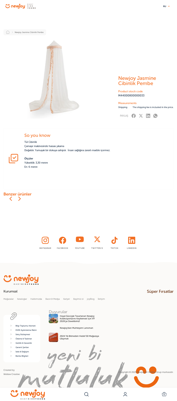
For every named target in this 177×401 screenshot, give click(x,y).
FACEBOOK (62, 248)
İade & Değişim (22, 351)
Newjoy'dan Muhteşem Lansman (76, 328)
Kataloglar (22, 299)
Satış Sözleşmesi (23, 334)
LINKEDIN (131, 248)
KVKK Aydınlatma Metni (26, 330)
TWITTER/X (97, 248)
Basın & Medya (52, 299)
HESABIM (125, 394)
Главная (10, 32)
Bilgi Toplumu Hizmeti (26, 326)
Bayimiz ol (78, 299)
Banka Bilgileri (22, 356)
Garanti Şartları (22, 347)
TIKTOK (114, 248)
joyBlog (90, 299)
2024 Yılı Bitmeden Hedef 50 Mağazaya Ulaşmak (79, 337)
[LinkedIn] (148, 116)
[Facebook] (133, 116)
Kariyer (66, 299)
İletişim (101, 299)
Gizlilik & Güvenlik (24, 343)
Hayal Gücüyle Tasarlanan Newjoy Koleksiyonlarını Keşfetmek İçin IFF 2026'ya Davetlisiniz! (77, 318)
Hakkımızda (36, 299)
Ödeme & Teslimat (24, 339)
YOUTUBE (80, 248)
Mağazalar (8, 299)
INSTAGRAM (45, 248)
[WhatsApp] (155, 116)
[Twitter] (141, 116)
